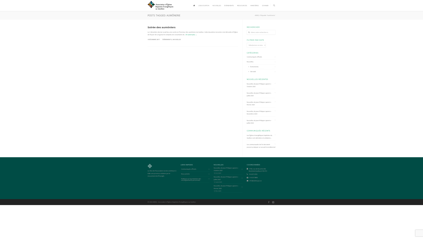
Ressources (242, 5)
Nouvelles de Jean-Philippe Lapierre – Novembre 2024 (259, 112)
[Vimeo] (273, 202)
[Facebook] (269, 202)
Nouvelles (216, 5)
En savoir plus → (191, 35)
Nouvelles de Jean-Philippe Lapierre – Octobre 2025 (259, 85)
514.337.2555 (253, 174)
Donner (265, 5)
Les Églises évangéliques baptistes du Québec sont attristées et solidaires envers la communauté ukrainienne (259, 136)
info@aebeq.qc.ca (255, 181)
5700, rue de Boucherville (258, 170)
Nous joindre (185, 174)
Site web (253, 72)
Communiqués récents (258, 131)
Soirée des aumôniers (161, 27)
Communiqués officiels (254, 57)
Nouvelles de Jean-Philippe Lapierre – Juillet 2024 (259, 121)
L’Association (203, 5)
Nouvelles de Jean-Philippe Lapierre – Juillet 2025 (259, 94)
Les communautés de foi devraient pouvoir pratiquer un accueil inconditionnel (261, 145)
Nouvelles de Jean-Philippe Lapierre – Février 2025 (259, 103)
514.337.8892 (253, 177)
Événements (229, 5)
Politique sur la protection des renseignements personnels (191, 179)
